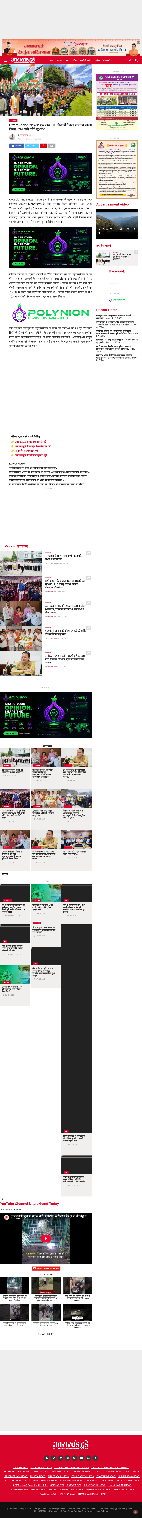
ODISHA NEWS (57, 1485)
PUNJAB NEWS (38, 1489)
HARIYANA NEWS (67, 1494)
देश (67, 60)
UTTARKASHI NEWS (60, 1472)
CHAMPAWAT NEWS (112, 1472)
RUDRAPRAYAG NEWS (128, 1476)
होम (51, 60)
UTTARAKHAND (21, 1467)
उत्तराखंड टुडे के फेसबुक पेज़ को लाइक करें (33, 446)
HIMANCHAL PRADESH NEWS (92, 1494)
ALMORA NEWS (41, 1472)
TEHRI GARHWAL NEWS (16, 1476)
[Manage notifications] (135, 1512)
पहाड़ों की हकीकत (86, 60)
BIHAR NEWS (77, 1489)
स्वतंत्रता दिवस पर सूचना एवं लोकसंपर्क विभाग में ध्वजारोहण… (33, 468)
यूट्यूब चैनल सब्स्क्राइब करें (26, 450)
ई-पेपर (97, 60)
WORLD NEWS (31, 1481)
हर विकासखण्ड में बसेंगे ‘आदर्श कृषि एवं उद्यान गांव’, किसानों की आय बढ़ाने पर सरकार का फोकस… (47, 484)
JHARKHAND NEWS (19, 1489)
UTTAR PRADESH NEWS (71, 1481)
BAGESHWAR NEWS (106, 1476)
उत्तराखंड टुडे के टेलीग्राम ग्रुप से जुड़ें (31, 455)
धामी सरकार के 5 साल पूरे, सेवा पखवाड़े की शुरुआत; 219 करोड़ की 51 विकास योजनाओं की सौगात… (49, 472)
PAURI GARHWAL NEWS (83, 1476)
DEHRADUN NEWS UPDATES (17, 1472)
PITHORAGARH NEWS (58, 1476)
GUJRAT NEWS (74, 1485)
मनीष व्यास (24, 135)
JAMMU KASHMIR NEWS (120, 1485)
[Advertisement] (71, 19)
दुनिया (75, 60)
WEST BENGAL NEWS (58, 1489)
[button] (50, 1274)
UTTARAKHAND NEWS (41, 1467)
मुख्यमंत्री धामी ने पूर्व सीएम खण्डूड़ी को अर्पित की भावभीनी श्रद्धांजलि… (37, 480)
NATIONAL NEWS (49, 1481)
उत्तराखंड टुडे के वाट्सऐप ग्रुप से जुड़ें (30, 441)
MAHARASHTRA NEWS (123, 1489)
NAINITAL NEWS (37, 1476)
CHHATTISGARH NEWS (94, 1485)
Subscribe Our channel (48, 1268)
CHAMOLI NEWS (132, 1472)
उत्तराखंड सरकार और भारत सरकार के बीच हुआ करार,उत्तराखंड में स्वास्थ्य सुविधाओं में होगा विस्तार (48, 476)
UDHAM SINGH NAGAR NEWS (86, 1472)
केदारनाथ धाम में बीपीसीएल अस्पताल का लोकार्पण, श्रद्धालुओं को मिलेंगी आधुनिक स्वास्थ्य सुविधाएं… (114, 356)
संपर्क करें (106, 60)
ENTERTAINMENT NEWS (128, 1481)
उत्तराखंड (59, 60)
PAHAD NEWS (107, 1481)
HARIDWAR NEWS (13, 1481)
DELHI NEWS (92, 1481)
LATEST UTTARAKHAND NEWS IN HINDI (110, 1467)
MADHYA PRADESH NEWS (98, 1489)
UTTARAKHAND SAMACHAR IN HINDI (72, 1467)
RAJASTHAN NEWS (47, 1494)
